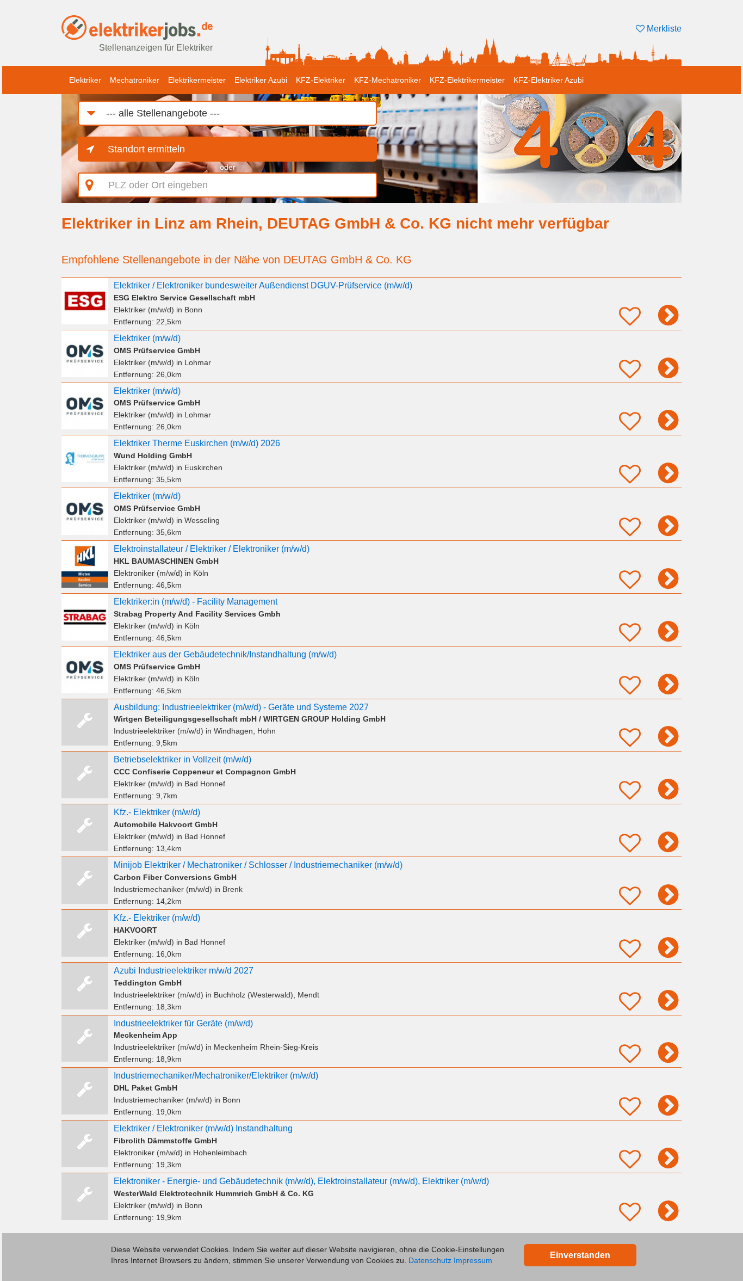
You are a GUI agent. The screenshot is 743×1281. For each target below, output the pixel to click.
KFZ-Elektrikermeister (467, 80)
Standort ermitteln (146, 149)
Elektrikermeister (197, 80)
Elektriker (85, 80)
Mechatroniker (134, 80)
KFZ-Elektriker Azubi (548, 80)
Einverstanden (580, 1255)
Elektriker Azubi (260, 80)
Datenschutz (429, 1260)
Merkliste (663, 28)
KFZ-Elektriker (320, 80)
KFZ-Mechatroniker (387, 80)
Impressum (473, 1260)
